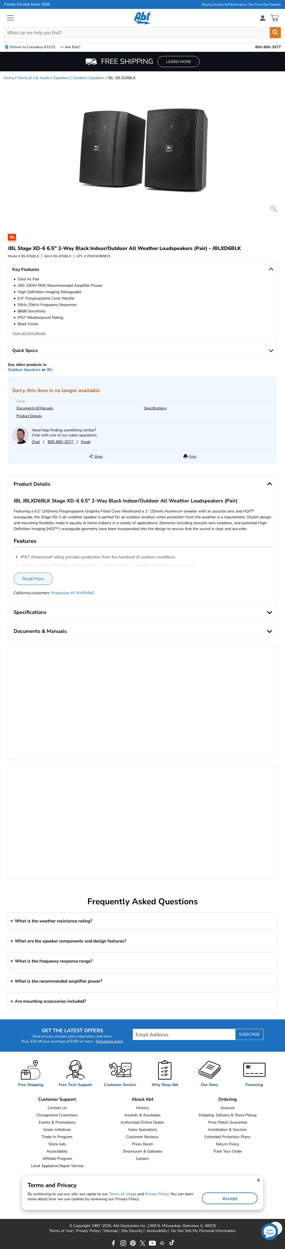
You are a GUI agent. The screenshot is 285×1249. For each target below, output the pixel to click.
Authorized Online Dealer (142, 1122)
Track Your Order (227, 1151)
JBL (49, 369)
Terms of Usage (122, 1194)
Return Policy (227, 1144)
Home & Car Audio (33, 78)
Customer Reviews (142, 1136)
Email (85, 441)
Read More (33, 579)
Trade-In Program (57, 1136)
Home (8, 78)
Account (227, 1108)
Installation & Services (227, 1129)
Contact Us (57, 1108)
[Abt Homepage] (142, 18)
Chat (36, 441)
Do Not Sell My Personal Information (203, 1231)
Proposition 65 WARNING (72, 593)
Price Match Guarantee (227, 1122)
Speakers (61, 78)
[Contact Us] (20, 442)
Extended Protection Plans (227, 1136)
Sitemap (110, 1231)
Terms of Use (60, 1231)
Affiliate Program (57, 1158)
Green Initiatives (57, 1129)
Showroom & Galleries (142, 1151)
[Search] (275, 32)
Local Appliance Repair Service (57, 1165)
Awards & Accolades (142, 1115)
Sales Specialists (142, 1129)
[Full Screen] (273, 208)
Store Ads (57, 1144)
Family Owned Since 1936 (27, 4)
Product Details (29, 416)
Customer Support (57, 1099)
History (142, 1108)
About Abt (142, 1099)
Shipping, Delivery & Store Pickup (227, 1115)
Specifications (155, 408)
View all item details (29, 333)
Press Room (142, 1144)
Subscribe (249, 1034)
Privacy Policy (88, 1231)
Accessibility (57, 1151)
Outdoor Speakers (88, 78)
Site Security (132, 1231)
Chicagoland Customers (57, 1115)
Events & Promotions (57, 1122)
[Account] (262, 18)
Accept (229, 1198)
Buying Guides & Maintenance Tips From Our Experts (241, 4)
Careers (142, 1158)
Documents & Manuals (34, 408)
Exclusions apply (109, 1041)
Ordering (227, 1099)
